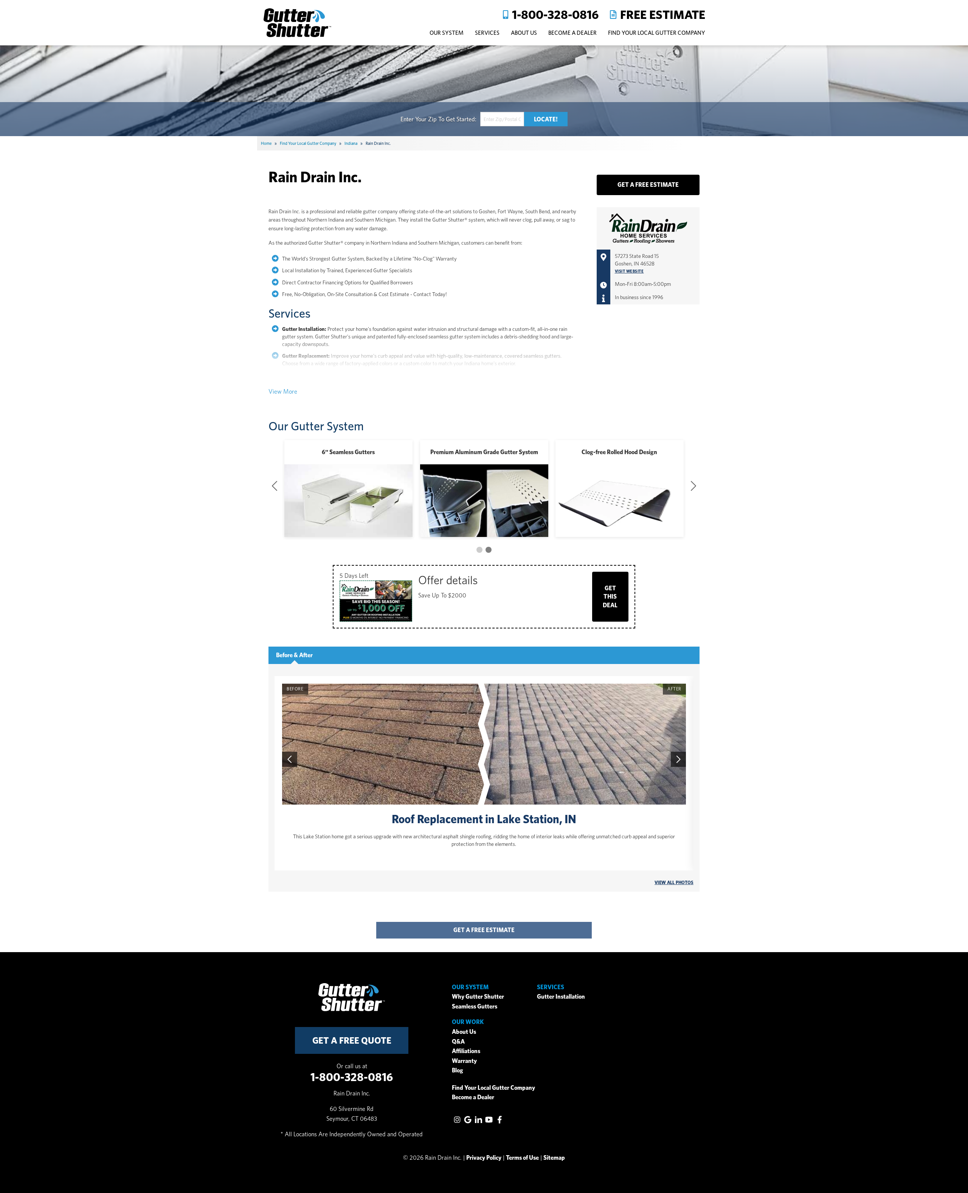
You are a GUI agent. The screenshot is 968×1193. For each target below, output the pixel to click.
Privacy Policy (483, 1157)
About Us (464, 1031)
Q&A (458, 1041)
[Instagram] (457, 1119)
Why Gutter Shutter (478, 996)
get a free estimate (484, 930)
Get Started (460, 119)
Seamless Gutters (474, 1006)
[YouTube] (488, 1119)
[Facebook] (499, 1119)
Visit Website (629, 271)
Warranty (464, 1060)
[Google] (467, 1119)
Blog (457, 1070)
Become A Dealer (572, 32)
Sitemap (554, 1157)
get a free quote (351, 1040)
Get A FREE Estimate (648, 184)
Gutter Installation (561, 996)
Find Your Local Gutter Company (656, 32)
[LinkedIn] (478, 1119)
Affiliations (466, 1051)
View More (282, 391)
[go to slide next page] (479, 550)
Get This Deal (610, 597)
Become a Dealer (473, 1097)
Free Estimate (662, 14)
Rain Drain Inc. (314, 177)
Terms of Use (522, 1157)
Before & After (294, 655)
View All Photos (674, 882)
